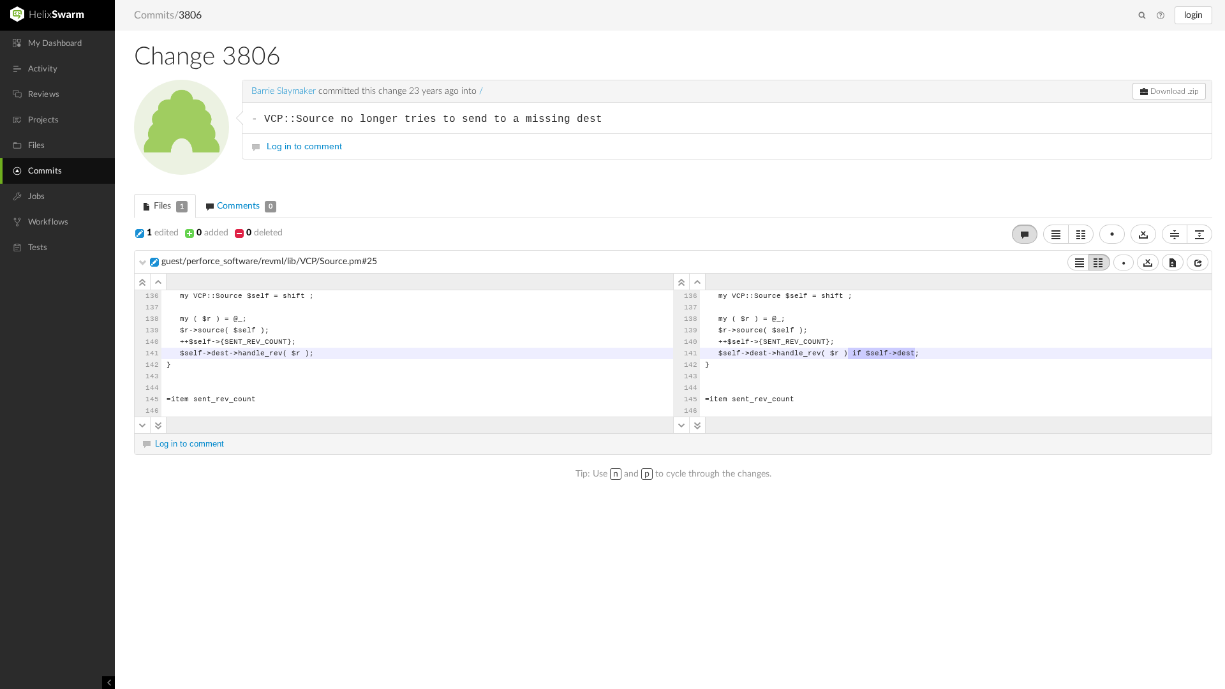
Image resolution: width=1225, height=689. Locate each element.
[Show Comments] (1024, 234)
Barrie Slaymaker (283, 91)
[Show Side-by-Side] (1099, 262)
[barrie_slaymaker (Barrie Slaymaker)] (181, 127)
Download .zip (1173, 91)
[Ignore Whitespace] (1148, 262)
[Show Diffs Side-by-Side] (1081, 234)
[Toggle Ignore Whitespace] (1143, 234)
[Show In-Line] (1078, 262)
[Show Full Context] (1173, 262)
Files (167, 206)
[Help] (1160, 15)
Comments (243, 206)
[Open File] (1197, 262)
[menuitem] (57, 43)
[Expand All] (1199, 234)
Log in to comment (304, 146)
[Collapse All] (1174, 234)
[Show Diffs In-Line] (1056, 234)
